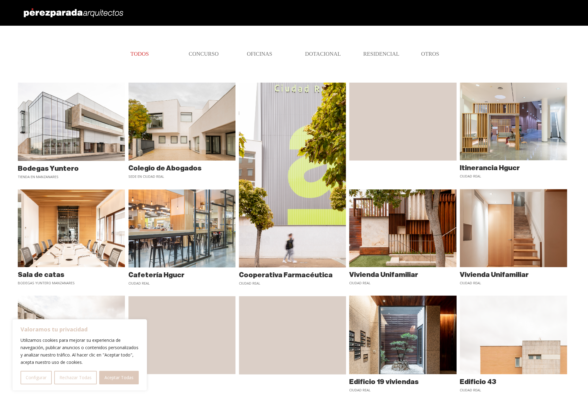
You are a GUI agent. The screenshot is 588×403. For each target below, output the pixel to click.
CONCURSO (204, 54)
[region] (79, 355)
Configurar (36, 377)
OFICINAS (259, 54)
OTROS (430, 54)
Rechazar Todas (75, 377)
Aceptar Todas (119, 377)
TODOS (139, 54)
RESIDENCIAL (381, 54)
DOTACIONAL (323, 54)
